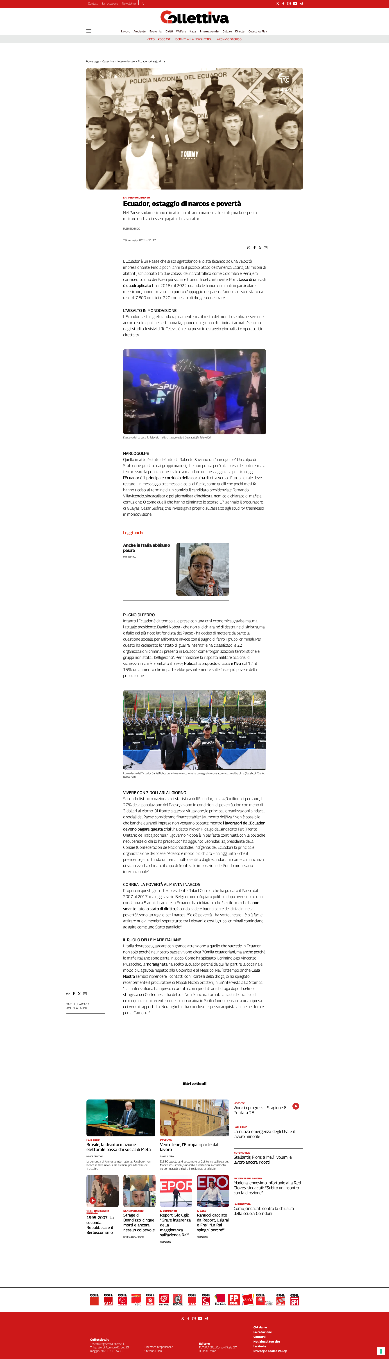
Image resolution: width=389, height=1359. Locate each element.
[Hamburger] (88, 31)
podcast (164, 39)
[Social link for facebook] (283, 3)
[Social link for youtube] (295, 3)
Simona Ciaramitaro (133, 1237)
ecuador (80, 1004)
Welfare (181, 31)
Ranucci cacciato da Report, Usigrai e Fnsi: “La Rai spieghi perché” (213, 1222)
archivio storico (229, 39)
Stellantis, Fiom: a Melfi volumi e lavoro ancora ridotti (263, 1160)
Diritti (169, 31)
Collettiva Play (258, 31)
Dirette (239, 31)
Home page (92, 61)
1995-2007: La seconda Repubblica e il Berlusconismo (100, 1225)
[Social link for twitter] (277, 3)
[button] (249, 247)
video (151, 39)
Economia (155, 31)
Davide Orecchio (94, 1156)
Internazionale (209, 31)
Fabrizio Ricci (131, 228)
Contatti (93, 3)
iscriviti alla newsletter (193, 39)
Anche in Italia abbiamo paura (146, 548)
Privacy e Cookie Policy (270, 1351)
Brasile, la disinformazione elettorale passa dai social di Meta (118, 1147)
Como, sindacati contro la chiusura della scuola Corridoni (264, 1211)
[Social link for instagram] (289, 3)
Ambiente (139, 31)
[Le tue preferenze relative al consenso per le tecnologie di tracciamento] (381, 1351)
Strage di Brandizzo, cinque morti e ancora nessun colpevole (139, 1222)
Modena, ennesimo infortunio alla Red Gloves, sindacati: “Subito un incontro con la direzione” (267, 1187)
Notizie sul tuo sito (266, 1341)
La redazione (110, 3)
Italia (193, 31)
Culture (227, 31)
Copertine (108, 61)
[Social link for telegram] (301, 3)
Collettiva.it (99, 1339)
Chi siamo (260, 1327)
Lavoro (125, 31)
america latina (77, 1008)
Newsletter (129, 3)
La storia (259, 1346)
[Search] (142, 4)
